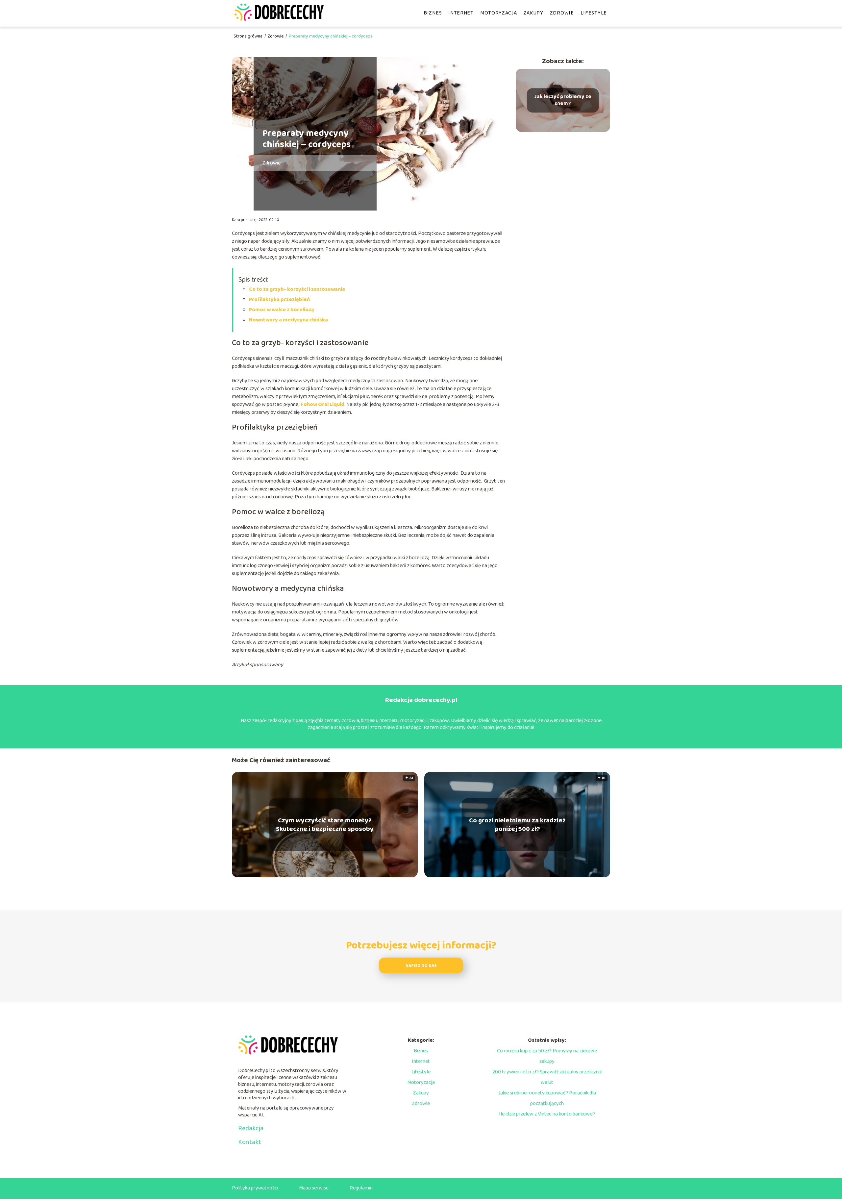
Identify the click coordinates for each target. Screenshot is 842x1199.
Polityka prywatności (255, 1188)
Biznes (433, 13)
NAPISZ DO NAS (421, 965)
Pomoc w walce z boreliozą (281, 310)
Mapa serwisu (314, 1188)
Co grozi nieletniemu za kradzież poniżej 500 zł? (517, 824)
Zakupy (533, 13)
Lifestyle (594, 13)
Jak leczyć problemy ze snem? (562, 100)
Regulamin (361, 1188)
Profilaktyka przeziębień (279, 299)
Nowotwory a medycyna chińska (288, 320)
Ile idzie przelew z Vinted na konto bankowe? (547, 1114)
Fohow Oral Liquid (322, 404)
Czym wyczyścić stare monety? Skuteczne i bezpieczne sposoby (325, 824)
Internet (461, 13)
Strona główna (248, 36)
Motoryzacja (498, 13)
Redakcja (250, 1128)
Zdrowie (562, 13)
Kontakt (249, 1142)
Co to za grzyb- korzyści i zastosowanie (297, 289)
